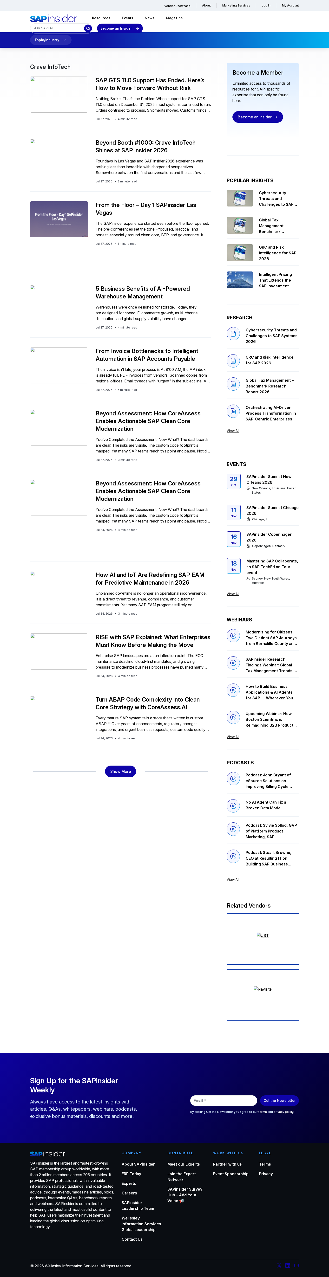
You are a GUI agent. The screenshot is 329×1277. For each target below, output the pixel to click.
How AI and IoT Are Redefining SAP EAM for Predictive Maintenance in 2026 (150, 578)
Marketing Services (236, 5)
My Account (290, 5)
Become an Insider (116, 28)
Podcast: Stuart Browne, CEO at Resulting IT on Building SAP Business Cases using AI (268, 858)
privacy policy (283, 1112)
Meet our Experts (183, 1164)
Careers (129, 1193)
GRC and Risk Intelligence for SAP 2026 (277, 253)
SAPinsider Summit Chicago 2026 (272, 510)
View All (233, 431)
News (149, 18)
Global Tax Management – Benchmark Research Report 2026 (275, 226)
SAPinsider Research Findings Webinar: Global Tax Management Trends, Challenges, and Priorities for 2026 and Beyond (270, 665)
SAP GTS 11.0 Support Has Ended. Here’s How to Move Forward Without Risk (150, 84)
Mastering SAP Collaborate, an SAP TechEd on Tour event (272, 567)
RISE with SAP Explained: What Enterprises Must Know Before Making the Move (153, 641)
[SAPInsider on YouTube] (296, 1266)
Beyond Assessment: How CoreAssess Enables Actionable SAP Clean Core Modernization (148, 421)
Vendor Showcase (177, 6)
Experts (129, 1183)
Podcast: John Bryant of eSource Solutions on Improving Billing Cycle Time (268, 781)
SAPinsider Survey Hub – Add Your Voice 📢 (184, 1195)
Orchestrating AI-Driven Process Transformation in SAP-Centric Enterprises (271, 413)
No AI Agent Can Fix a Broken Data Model (266, 805)
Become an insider (255, 117)
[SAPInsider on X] (279, 1266)
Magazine (174, 18)
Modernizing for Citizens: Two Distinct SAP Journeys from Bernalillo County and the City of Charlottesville (271, 638)
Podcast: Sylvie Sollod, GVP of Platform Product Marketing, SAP (271, 831)
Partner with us (227, 1164)
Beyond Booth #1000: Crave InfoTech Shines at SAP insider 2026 (146, 146)
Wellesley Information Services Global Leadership (141, 1224)
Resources (101, 18)
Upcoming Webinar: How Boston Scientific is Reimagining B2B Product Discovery (269, 719)
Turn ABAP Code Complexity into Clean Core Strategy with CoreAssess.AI (148, 703)
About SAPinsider (138, 1164)
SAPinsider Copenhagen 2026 (269, 537)
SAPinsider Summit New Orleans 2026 (268, 479)
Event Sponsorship (231, 1173)
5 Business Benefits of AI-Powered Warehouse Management (143, 292)
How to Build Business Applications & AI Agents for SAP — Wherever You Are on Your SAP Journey (270, 692)
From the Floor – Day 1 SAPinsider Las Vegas (146, 208)
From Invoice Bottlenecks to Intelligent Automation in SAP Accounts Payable (147, 355)
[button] (120, 771)
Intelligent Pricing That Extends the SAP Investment (275, 280)
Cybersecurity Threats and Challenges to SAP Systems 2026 (276, 198)
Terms (265, 1164)
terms (262, 1112)
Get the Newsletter (279, 1100)
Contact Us (132, 1239)
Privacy (266, 1173)
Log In (266, 5)
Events (127, 18)
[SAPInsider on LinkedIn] (287, 1266)
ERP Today (131, 1173)
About (206, 5)
